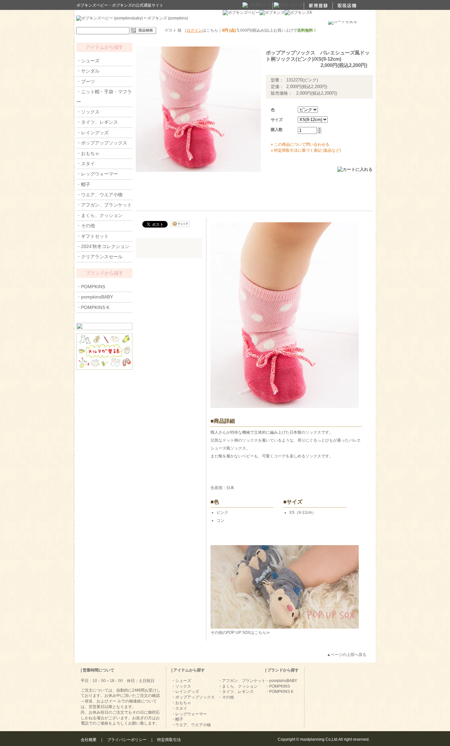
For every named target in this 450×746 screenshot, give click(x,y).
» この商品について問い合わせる (300, 144)
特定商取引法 (169, 739)
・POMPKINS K (92, 307)
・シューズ (87, 60)
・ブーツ (85, 81)
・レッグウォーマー (97, 173)
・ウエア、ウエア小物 (99, 194)
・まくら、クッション (99, 215)
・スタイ (85, 163)
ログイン (194, 30)
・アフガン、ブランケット (104, 204)
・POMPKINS (90, 286)
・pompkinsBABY (94, 296)
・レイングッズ (92, 132)
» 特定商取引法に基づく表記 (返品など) (306, 150)
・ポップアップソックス (101, 142)
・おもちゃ (87, 153)
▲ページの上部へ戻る (346, 654)
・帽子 (83, 184)
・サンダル (87, 71)
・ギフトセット (92, 236)
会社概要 (89, 739)
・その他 (85, 225)
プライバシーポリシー (127, 739)
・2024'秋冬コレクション (102, 246)
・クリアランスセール (99, 256)
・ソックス (87, 111)
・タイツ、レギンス (97, 122)
